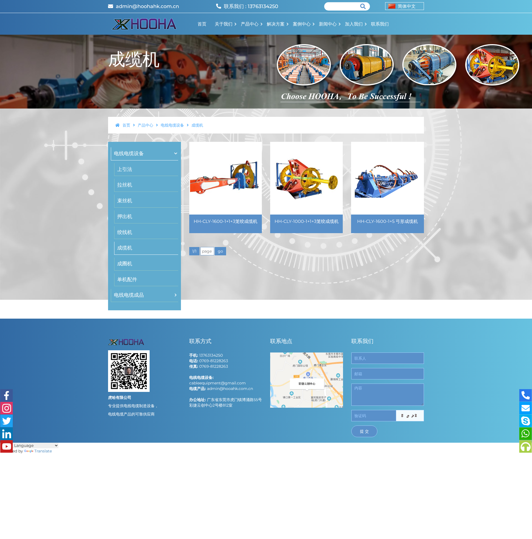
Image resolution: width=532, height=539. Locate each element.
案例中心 (302, 24)
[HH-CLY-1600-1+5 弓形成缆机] (387, 178)
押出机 (124, 216)
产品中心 (250, 24)
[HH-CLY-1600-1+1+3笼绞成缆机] (225, 178)
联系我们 (380, 24)
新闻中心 (328, 24)
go (220, 251)
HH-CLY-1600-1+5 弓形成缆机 (387, 221)
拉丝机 (124, 185)
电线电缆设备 (173, 125)
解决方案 (276, 24)
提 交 (364, 431)
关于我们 (223, 24)
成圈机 (124, 264)
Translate (43, 451)
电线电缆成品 (129, 295)
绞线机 (124, 232)
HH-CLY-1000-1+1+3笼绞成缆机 (307, 221)
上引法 (124, 169)
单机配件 (127, 279)
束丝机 (124, 201)
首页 (202, 24)
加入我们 (354, 24)
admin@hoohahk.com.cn (147, 6)
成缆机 (124, 248)
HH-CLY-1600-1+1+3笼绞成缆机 (225, 221)
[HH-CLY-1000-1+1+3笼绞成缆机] (306, 178)
